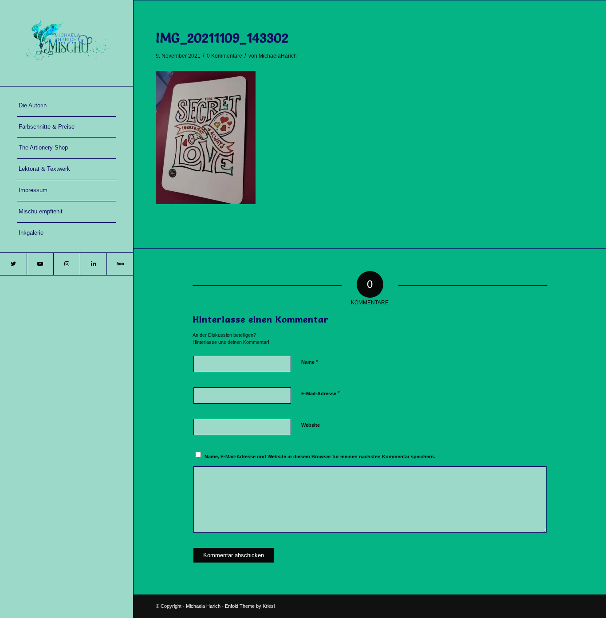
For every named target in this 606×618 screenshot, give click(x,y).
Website (310, 425)
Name (309, 361)
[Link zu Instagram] (66, 264)
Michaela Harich (203, 606)
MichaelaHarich (278, 56)
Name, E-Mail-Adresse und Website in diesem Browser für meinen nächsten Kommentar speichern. (320, 456)
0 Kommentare (224, 56)
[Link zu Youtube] (40, 264)
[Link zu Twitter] (13, 264)
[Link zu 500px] (119, 264)
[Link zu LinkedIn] (93, 264)
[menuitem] (66, 106)
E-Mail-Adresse (320, 393)
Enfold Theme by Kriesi (250, 606)
